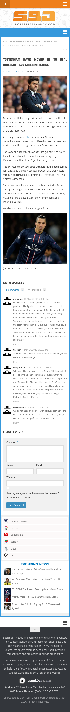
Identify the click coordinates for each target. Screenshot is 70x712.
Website (10, 477)
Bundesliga (16, 534)
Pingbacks (38, 289)
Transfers (36, 45)
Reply (16, 344)
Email (39, 465)
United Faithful (14, 71)
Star (28, 137)
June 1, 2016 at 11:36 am (41, 367)
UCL (12, 555)
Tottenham (21, 45)
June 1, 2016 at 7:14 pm (41, 407)
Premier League (19, 521)
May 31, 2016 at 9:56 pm (36, 350)
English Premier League (17, 41)
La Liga (14, 528)
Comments (15, 289)
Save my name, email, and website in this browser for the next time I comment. (33, 495)
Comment (12, 442)
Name (10, 465)
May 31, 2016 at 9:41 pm (38, 299)
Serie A (14, 541)
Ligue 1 (38, 41)
